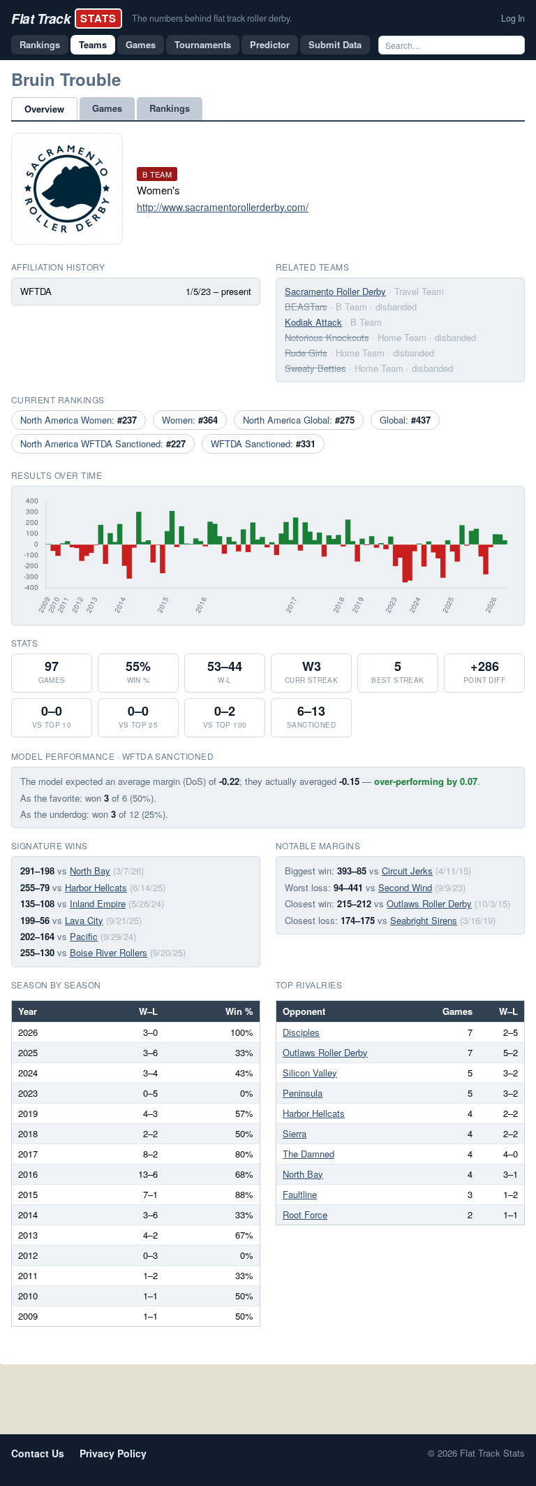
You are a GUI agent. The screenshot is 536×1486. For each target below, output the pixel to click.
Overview (44, 108)
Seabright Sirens (423, 920)
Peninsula (302, 1092)
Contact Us (37, 1453)
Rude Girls (306, 352)
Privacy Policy (113, 1453)
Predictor (270, 44)
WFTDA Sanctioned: (263, 443)
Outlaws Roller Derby (429, 903)
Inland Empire (98, 903)
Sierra (294, 1133)
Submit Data (335, 44)
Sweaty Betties (315, 368)
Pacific (84, 936)
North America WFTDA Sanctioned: (103, 443)
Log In (513, 18)
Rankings (40, 44)
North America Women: (78, 419)
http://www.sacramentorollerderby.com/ (222, 207)
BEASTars (306, 306)
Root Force (305, 1214)
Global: (405, 419)
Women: (190, 419)
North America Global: (299, 419)
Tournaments (202, 44)
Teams (93, 44)
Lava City (84, 920)
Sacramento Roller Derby (335, 291)
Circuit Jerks (407, 870)
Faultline (300, 1194)
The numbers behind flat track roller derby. (212, 18)
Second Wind (405, 887)
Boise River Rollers (108, 952)
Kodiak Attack (313, 322)
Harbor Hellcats (96, 887)
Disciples (301, 1032)
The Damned (308, 1153)
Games (141, 44)
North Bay (90, 870)
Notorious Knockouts (327, 337)
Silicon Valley (310, 1072)
